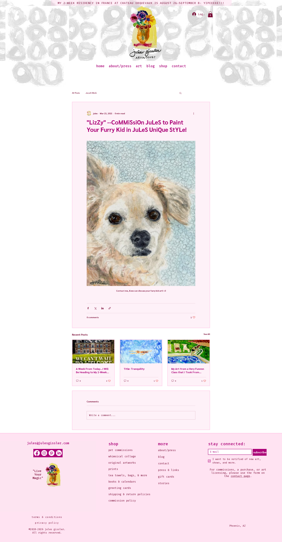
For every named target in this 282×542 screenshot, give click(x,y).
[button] (210, 14)
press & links (168, 470)
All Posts (76, 93)
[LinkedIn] (59, 453)
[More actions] (193, 113)
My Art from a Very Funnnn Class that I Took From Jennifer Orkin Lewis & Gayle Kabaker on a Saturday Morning (188, 370)
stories (163, 483)
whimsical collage (122, 456)
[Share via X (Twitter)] (95, 308)
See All (207, 334)
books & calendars (122, 481)
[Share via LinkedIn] (102, 308)
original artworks (122, 462)
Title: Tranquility (134, 368)
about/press (167, 450)
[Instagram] (44, 453)
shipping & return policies (125, 494)
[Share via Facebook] (88, 308)
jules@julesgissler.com (48, 443)
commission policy (122, 500)
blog (161, 456)
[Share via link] (109, 308)
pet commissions (120, 450)
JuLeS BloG (91, 93)
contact (163, 463)
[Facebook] (37, 453)
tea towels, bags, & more (125, 475)
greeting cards (119, 488)
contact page (240, 476)
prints (113, 469)
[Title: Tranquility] (141, 351)
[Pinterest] (51, 453)
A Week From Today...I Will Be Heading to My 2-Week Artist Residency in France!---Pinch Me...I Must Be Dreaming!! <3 (93, 370)
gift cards (166, 476)
